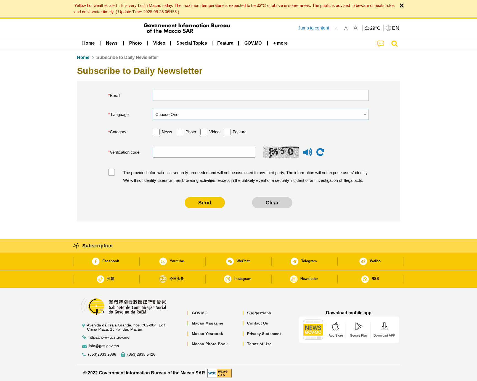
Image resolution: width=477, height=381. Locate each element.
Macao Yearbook (207, 333)
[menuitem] (112, 43)
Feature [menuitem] (225, 43)
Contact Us (257, 323)
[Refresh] (320, 152)
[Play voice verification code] (307, 154)
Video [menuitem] (159, 43)
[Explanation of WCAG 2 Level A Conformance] (219, 372)
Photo (191, 131)
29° (375, 28)
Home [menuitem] (88, 43)
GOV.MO (200, 313)
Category (118, 131)
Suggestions (259, 313)
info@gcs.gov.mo (104, 346)
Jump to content (313, 28)
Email (115, 95)
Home (83, 57)
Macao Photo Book (210, 344)
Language (119, 114)
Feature (240, 131)
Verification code (124, 152)
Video (214, 131)
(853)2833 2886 (102, 354)
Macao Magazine (207, 323)
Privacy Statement (264, 333)
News (167, 131)
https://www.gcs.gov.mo (109, 337)
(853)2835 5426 (141, 354)
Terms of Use (259, 344)
